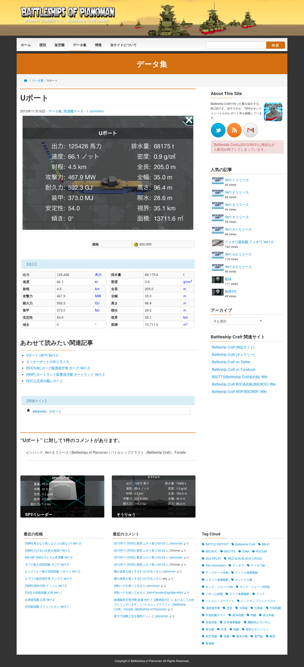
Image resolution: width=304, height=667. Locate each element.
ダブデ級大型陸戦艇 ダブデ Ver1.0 (47, 564)
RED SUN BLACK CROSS (245, 558)
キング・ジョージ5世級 (255, 587)
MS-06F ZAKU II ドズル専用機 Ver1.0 (48, 557)
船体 (228, 278)
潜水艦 (210, 629)
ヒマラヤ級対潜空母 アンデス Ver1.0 (48, 578)
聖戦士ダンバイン (257, 629)
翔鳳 (236, 629)
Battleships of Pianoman (146, 661)
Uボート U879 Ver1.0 (42, 355)
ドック (260, 594)
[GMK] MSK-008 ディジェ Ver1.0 (45, 585)
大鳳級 (258, 608)
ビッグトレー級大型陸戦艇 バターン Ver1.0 (52, 571)
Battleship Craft (245, 544)
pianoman (176, 543)
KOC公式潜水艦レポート (44, 380)
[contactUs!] (250, 129)
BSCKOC (212, 551)
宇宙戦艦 (275, 608)
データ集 (55, 111)
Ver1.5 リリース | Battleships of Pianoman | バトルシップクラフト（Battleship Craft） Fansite (115, 452)
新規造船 (211, 622)
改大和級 (268, 615)
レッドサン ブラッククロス (258, 601)
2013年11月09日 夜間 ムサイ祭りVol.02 (139, 543)
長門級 (258, 636)
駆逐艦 (210, 643)
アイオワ (238, 565)
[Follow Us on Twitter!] (219, 129)
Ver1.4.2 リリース (238, 254)
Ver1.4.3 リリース (238, 266)
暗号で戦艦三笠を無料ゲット (132, 616)
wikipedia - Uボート (47, 411)
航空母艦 (211, 636)
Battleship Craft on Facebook (234, 369)
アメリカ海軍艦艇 (246, 573)
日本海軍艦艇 (232, 622)
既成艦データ (74, 111)
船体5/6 (230, 291)
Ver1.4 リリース (237, 216)
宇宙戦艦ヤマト (216, 615)
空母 (224, 629)
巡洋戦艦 (238, 615)
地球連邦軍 (213, 608)
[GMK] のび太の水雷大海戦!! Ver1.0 (47, 550)
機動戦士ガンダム (259, 622)
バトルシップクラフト (220, 601)
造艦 (226, 636)
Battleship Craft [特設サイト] (233, 347)
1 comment (95, 111)
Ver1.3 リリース (237, 204)
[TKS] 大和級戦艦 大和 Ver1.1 (43, 592)
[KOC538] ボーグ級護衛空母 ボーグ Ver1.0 (58, 367)
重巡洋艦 (242, 636)
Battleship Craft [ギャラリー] (233, 354)
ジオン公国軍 (214, 594)
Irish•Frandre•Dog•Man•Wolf (165, 592)
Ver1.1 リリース (237, 179)
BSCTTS (229, 551)
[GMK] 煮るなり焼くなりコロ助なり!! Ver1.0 (53, 543)
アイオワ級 (258, 565)
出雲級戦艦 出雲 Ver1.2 (40, 599)
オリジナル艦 (243, 579)
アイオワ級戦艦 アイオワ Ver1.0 (249, 241)
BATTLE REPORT (217, 544)
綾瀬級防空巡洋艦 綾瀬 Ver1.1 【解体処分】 (142, 599)
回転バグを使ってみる (128, 585)
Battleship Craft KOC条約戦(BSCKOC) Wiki (244, 384)
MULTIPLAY (213, 558)
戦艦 (253, 615)
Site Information (216, 565)
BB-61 (266, 544)
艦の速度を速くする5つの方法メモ (136, 571)
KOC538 (261, 551)
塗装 (229, 608)
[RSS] (235, 129)
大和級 (243, 608)
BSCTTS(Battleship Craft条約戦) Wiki (239, 376)
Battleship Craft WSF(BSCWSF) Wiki (239, 391)
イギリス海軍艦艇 (217, 579)
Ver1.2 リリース (237, 192)
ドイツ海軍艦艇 (239, 594)
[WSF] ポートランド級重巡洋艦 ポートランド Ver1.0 (65, 374)
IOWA (245, 551)
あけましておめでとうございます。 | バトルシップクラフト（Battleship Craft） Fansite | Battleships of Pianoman (154, 604)
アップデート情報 (217, 573)
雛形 (272, 636)
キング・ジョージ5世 (219, 587)
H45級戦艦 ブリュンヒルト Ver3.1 (47, 607)
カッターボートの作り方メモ (47, 361)
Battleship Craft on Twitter (231, 361)
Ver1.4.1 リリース (238, 229)
